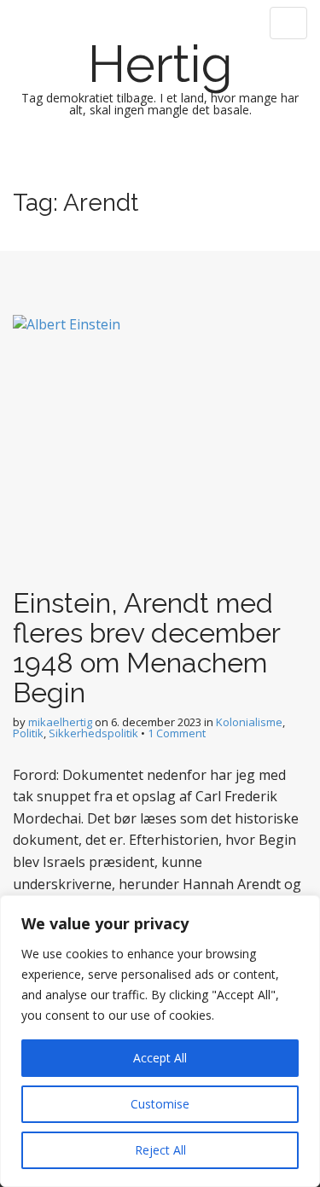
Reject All (160, 1150)
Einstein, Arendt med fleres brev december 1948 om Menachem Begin (146, 648)
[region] (160, 1041)
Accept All (160, 1058)
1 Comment (177, 733)
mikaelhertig (60, 722)
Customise (160, 1104)
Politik (28, 733)
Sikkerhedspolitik (93, 733)
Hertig (160, 64)
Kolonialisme (249, 722)
